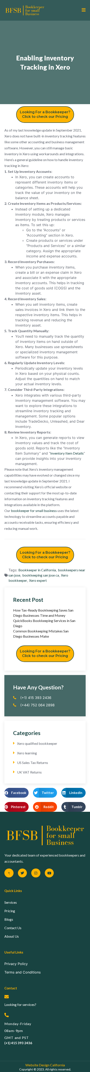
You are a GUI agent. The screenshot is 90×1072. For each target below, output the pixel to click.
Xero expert (38, 580)
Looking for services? (20, 1004)
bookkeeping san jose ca (40, 575)
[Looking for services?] (6, 997)
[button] (16, 793)
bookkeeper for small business (34, 510)
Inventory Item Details (67, 453)
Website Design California (45, 1065)
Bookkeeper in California (37, 570)
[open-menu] (82, 10)
